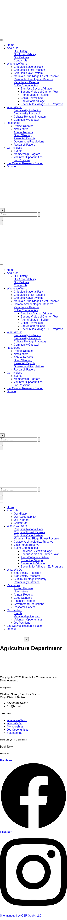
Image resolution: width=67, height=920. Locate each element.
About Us (12, 48)
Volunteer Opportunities (28, 157)
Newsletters (21, 129)
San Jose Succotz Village (36, 88)
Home (10, 44)
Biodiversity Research (27, 113)
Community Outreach (27, 119)
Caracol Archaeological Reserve (33, 79)
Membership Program (27, 154)
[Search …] (1, 219)
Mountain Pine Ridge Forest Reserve (36, 76)
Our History (20, 51)
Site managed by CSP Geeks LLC (21, 915)
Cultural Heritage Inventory (30, 116)
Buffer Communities (26, 85)
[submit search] (39, 214)
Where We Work (17, 63)
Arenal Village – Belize (35, 94)
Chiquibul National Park (28, 66)
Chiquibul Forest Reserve (29, 69)
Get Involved (14, 147)
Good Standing (23, 135)
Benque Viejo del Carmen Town (40, 91)
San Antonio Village (33, 101)
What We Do (14, 107)
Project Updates (23, 125)
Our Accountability (25, 54)
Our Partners (21, 57)
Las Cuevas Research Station (25, 163)
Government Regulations (29, 141)
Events (18, 150)
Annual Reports (23, 132)
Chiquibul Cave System (28, 73)
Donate (11, 166)
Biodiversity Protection (27, 110)
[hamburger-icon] (1, 40)
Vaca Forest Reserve (26, 82)
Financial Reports (24, 138)
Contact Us (20, 60)
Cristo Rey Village (32, 97)
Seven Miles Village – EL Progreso (42, 104)
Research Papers (24, 144)
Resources (13, 122)
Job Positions (22, 160)
